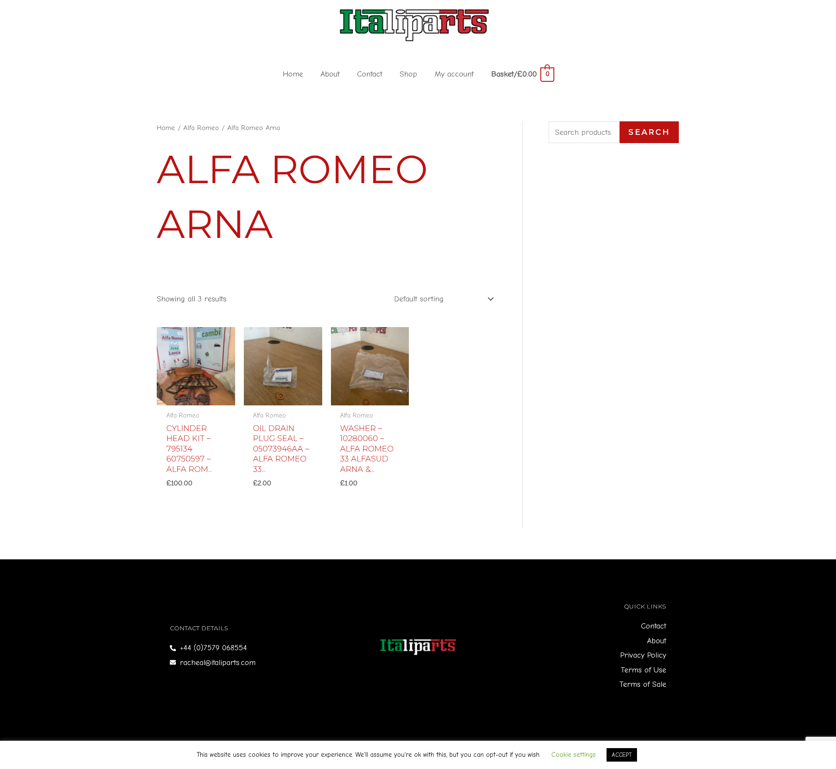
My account (454, 74)
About (330, 74)
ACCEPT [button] (622, 755)
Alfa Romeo (201, 128)
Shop (408, 74)
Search (649, 132)
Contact (369, 74)
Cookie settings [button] (573, 755)
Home (293, 74)
